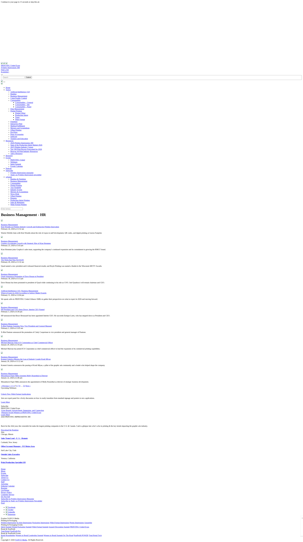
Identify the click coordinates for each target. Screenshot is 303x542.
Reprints (4, 488)
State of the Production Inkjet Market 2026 (26, 145)
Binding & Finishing (18, 179)
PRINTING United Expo (10, 66)
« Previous (5, 386)
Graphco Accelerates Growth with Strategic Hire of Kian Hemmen (26, 243)
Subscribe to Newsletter (21, 501)
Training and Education (19, 139)
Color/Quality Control (18, 98)
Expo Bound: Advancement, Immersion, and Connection (22, 410)
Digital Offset (20, 113)
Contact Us (5, 480)
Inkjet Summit (15, 164)
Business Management (18, 96)
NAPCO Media (21, 540)
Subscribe (9, 171)
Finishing (13, 122)
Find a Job (5, 70)
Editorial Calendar (8, 486)
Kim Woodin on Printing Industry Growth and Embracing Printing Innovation (30, 227)
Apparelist (88, 523)
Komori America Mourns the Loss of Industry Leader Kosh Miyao (26, 359)
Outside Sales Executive (10, 454)
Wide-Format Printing (18, 205)
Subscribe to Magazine (17, 499)
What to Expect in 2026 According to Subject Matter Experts (23, 293)
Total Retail (5, 531)
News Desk (14, 194)
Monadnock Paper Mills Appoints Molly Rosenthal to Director (24, 376)
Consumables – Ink (22, 105)
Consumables (15, 100)
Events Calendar (16, 166)
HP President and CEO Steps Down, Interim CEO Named (23, 310)
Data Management (17, 109)
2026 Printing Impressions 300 (21, 143)
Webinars (13, 162)
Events (8, 158)
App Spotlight (15, 188)
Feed (3, 503)
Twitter (10, 510)
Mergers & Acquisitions (19, 192)
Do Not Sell (5, 497)
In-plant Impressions (24, 523)
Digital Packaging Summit (22, 527)
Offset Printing (15, 130)
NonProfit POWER (81, 535)
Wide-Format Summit (40, 527)
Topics (8, 90)
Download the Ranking (9, 430)
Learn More (5, 402)
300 (10, 68)
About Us (4, 478)
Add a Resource (16, 154)
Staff (2, 482)
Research (9, 156)
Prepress (13, 198)
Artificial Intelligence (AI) (20, 92)
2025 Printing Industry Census (21, 147)
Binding (13, 94)
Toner (17, 117)
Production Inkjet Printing (20, 200)
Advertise (4, 484)
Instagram (11, 514)
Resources (9, 141)
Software (13, 137)
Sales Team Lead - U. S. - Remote (14, 438)
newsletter (25, 175)
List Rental (5, 490)
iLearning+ (5, 72)
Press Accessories (17, 134)
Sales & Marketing (17, 202)
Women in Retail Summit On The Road (58, 535)
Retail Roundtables (8, 535)
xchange (9, 177)
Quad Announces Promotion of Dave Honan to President (22, 276)
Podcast (8, 168)
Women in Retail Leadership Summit (29, 535)
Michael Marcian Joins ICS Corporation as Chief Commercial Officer (27, 343)
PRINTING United (17, 160)
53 (24, 386)
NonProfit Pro (15, 531)
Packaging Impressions (40, 523)
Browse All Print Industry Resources (24, 151)
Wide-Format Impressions (59, 523)
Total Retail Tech (95, 535)
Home (8, 88)
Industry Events (16, 190)
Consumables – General (24, 102)
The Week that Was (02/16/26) (12, 260)
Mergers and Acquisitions (19, 128)
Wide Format (20, 120)
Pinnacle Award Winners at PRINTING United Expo (21, 413)
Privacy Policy (6, 492)
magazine (21, 173)
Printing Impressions (8, 523)
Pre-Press (13, 132)
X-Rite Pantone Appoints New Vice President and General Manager (26, 326)
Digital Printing (16, 111)
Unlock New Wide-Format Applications (16, 394)
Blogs (3, 471)
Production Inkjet (21, 115)
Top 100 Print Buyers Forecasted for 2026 (26, 149)
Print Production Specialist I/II (13, 462)
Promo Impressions (77, 523)
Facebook (11, 507)
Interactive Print (16, 124)
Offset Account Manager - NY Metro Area (18, 446)
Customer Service (7, 495)
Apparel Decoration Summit (59, 527)
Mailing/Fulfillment (17, 126)
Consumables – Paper (23, 107)
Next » (28, 386)
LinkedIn (11, 512)
